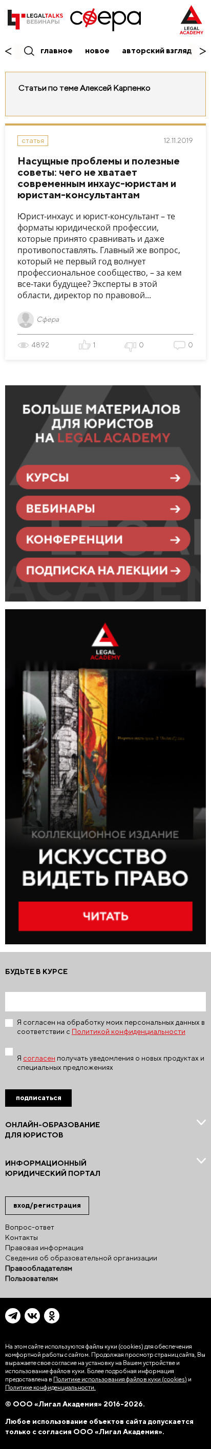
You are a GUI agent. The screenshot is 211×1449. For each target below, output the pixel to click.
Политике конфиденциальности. (50, 1387)
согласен (39, 1058)
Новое (97, 50)
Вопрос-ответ (29, 1227)
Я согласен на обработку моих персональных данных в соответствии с (111, 1027)
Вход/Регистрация (47, 1205)
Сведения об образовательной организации (81, 1258)
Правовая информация (44, 1248)
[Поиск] (28, 50)
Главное (56, 50)
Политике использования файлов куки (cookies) (120, 1379)
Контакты (21, 1237)
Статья (33, 140)
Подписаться (38, 1097)
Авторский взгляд (157, 50)
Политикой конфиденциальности (128, 1031)
